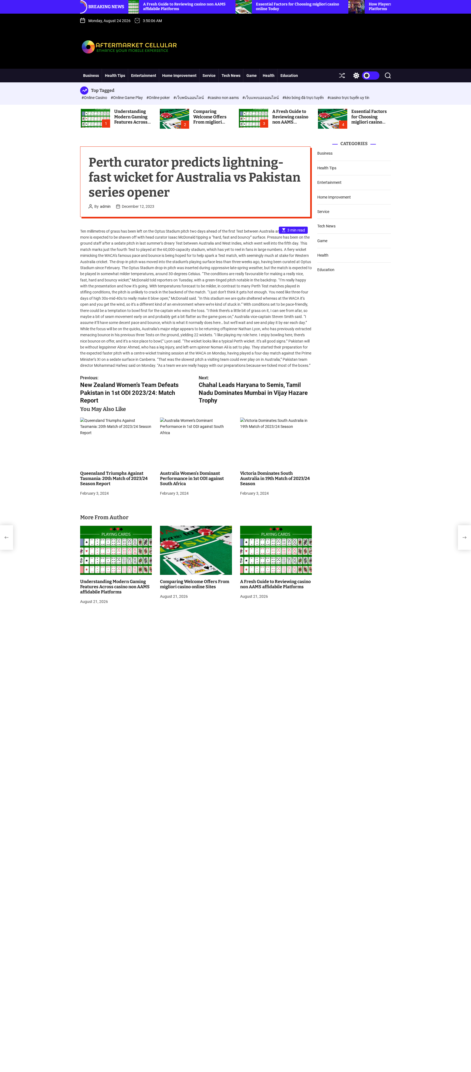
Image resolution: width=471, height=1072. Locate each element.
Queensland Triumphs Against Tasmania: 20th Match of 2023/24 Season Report (114, 478)
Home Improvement (179, 75)
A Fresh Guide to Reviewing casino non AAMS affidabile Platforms (290, 122)
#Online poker (158, 97)
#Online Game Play (127, 97)
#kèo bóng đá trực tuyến (303, 97)
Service (209, 75)
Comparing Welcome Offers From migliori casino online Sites (212, 119)
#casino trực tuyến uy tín (348, 97)
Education (289, 75)
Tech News (231, 75)
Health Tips (115, 75)
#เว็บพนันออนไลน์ (189, 97)
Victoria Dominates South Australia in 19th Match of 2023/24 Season (275, 478)
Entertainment (143, 75)
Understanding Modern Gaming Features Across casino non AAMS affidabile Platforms (132, 124)
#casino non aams (223, 97)
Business (91, 75)
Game (251, 75)
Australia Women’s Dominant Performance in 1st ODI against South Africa (192, 478)
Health (268, 75)
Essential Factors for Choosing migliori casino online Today (369, 119)
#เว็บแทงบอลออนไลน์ (261, 97)
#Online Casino (94, 97)
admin (105, 206)
